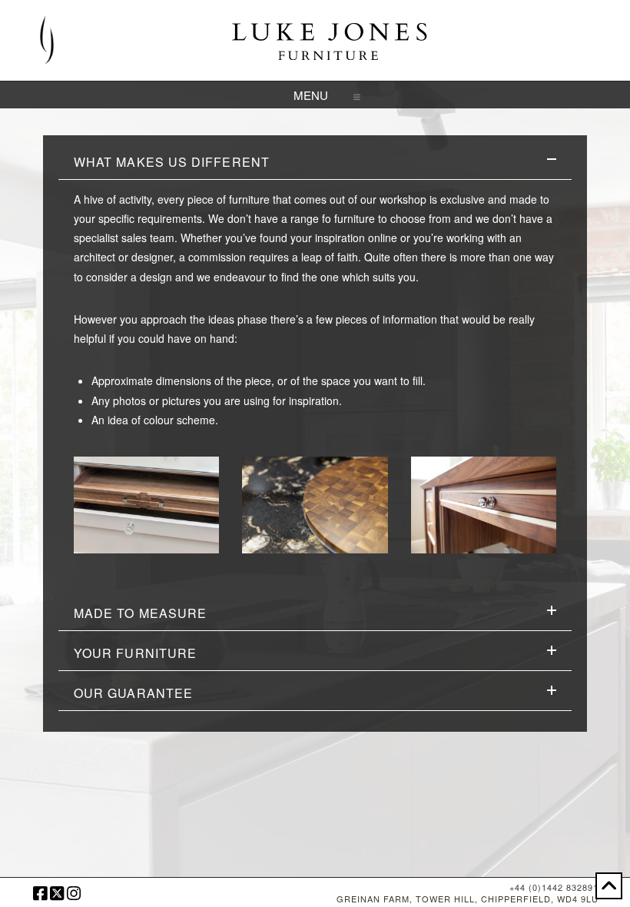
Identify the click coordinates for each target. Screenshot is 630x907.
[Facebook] (40, 893)
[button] (315, 95)
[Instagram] (74, 893)
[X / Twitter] (57, 893)
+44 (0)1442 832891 (553, 887)
